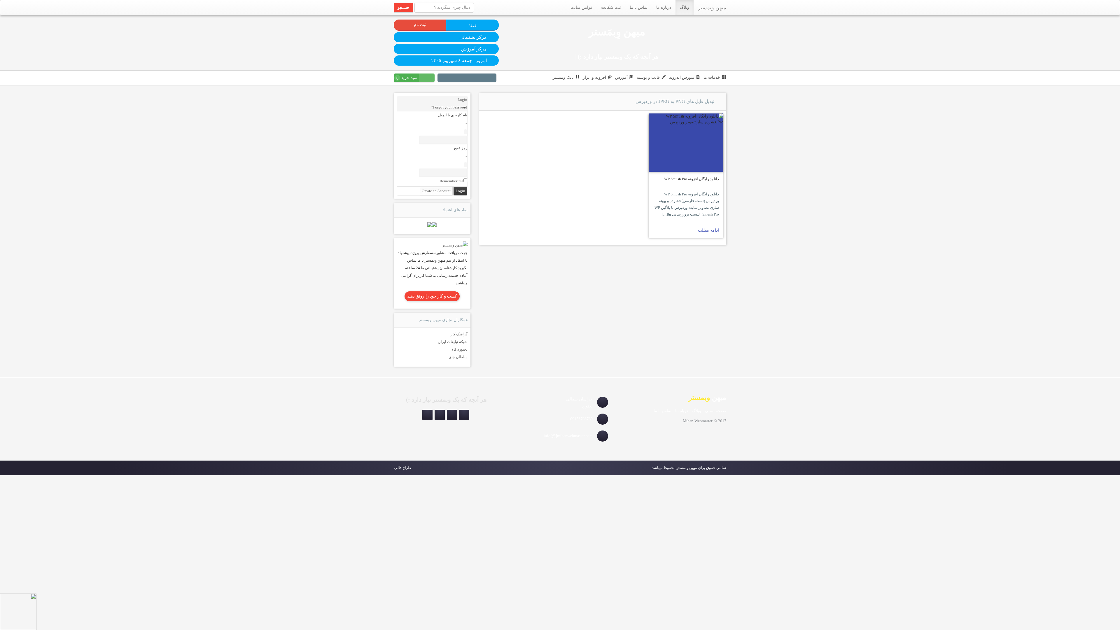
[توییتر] (463, 78)
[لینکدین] (470, 78)
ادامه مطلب (708, 230)
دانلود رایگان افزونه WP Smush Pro (691, 179)
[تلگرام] (484, 78)
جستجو (404, 7)
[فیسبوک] (456, 78)
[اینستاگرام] (491, 78)
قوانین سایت (581, 7)
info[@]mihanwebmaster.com (568, 436)
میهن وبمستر (712, 7)
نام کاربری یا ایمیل (452, 115)
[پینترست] (477, 78)
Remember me (451, 181)
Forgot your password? (449, 107)
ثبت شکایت (611, 7)
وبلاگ (684, 7)
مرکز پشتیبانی (473, 37)
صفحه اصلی (715, 411)
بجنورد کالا (460, 349)
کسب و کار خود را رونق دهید (432, 296)
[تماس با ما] (455, 245)
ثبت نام (420, 24)
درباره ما (663, 7)
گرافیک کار (459, 334)
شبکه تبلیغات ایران (453, 342)
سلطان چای (458, 357)
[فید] (442, 78)
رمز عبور (460, 148)
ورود (473, 24)
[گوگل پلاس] (449, 78)
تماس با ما (639, 7)
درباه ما (681, 411)
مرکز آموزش (474, 48)
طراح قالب (402, 468)
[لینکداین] (440, 415)
